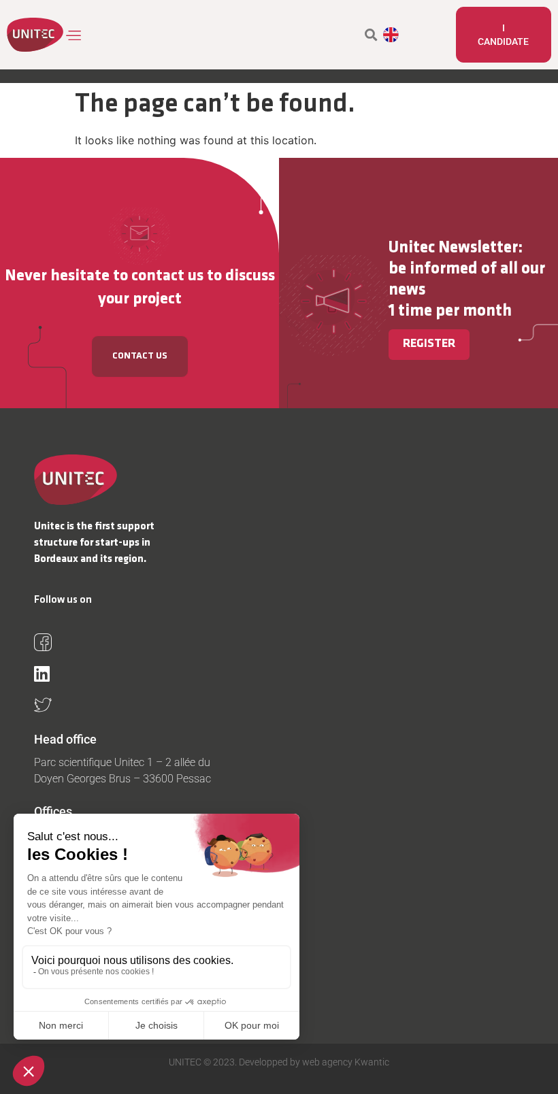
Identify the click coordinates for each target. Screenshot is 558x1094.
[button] (74, 35)
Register (429, 344)
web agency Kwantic (344, 1062)
